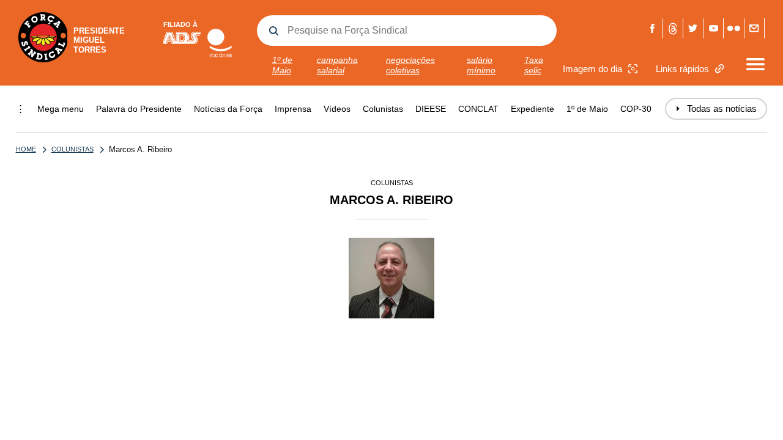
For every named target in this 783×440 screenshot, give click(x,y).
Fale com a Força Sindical (754, 28)
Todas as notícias (716, 108)
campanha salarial (337, 65)
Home (26, 149)
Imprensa (293, 109)
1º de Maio (282, 65)
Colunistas (383, 109)
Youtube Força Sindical (713, 28)
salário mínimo (481, 65)
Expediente (532, 109)
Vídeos (337, 109)
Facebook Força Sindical (652, 28)
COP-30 (635, 109)
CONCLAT (478, 109)
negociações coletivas (410, 65)
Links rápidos (682, 69)
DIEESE (430, 109)
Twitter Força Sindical (693, 28)
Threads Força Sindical (672, 28)
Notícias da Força (228, 109)
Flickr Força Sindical (734, 28)
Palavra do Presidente (139, 109)
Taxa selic (533, 65)
